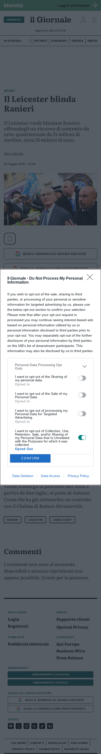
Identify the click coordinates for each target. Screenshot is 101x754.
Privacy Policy (78, 476)
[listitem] (50, 366)
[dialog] (50, 377)
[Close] (91, 278)
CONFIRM (30, 458)
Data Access (50, 476)
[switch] (82, 378)
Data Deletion (22, 476)
